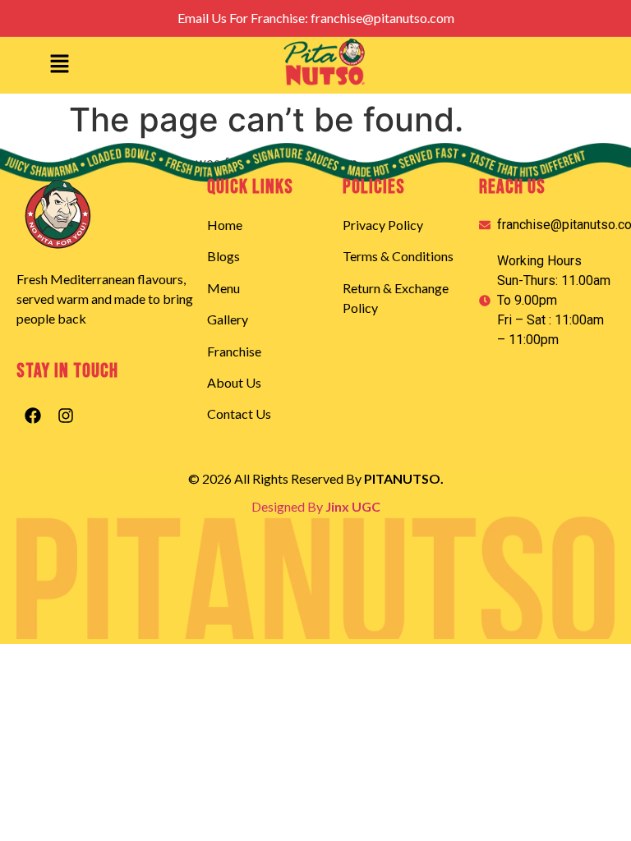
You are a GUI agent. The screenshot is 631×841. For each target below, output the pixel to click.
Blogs (223, 256)
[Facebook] (32, 415)
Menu (223, 288)
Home (224, 224)
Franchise (234, 351)
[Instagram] (65, 415)
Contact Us (239, 413)
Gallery (227, 319)
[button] (59, 65)
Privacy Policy (383, 224)
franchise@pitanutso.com (382, 17)
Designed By (315, 506)
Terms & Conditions (398, 256)
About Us (234, 382)
